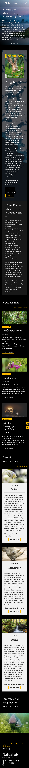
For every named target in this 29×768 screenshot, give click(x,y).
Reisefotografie (7, 327)
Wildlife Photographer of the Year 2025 (13, 426)
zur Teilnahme (14, 539)
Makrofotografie (7, 374)
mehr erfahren (8, 352)
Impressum (6, 744)
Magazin (10, 196)
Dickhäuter (14, 567)
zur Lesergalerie (21, 466)
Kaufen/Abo (11, 192)
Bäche (14, 639)
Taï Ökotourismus (12, 330)
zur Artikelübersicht (20, 308)
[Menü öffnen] (3, 3)
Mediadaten (6, 746)
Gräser (14, 489)
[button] (11, 43)
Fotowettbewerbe (7, 419)
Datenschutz (15, 744)
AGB (22, 744)
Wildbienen (9, 377)
